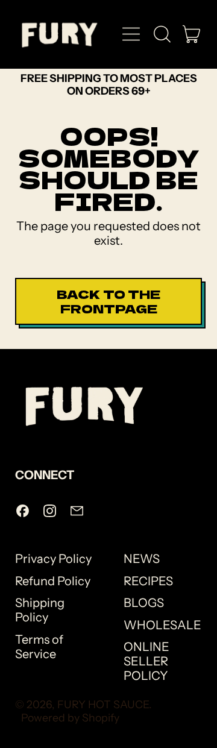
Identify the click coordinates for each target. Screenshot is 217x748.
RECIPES (148, 581)
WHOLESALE (162, 625)
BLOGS (144, 603)
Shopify (100, 717)
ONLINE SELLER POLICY (146, 661)
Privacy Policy (53, 559)
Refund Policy (52, 581)
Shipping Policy (39, 610)
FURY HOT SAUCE (103, 704)
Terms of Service (39, 646)
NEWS (142, 559)
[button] (161, 34)
